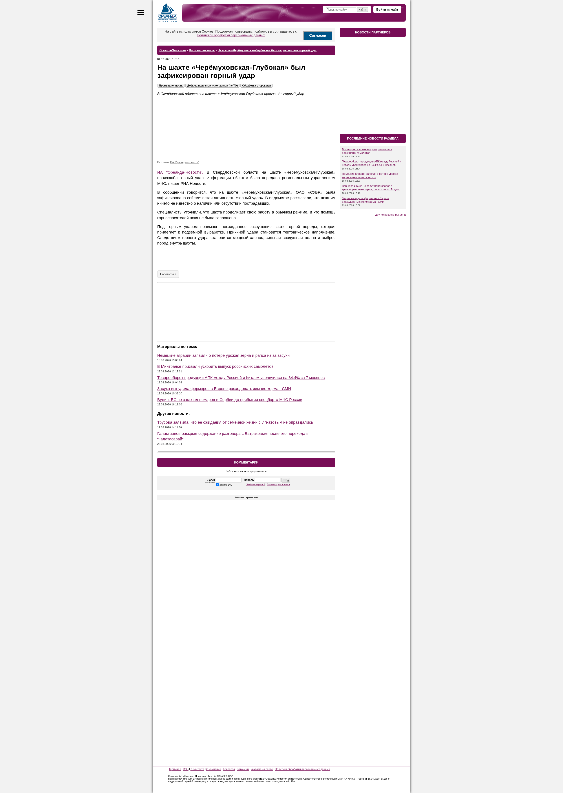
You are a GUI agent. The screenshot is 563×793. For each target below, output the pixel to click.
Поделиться (168, 274)
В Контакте (197, 769)
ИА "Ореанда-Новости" (184, 162)
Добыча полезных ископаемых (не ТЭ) (212, 85)
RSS (185, 769)
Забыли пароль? (255, 484)
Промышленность (171, 85)
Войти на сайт (387, 9)
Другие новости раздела (390, 214)
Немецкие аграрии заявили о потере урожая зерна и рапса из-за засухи (223, 355)
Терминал (175, 769)
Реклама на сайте (262, 769)
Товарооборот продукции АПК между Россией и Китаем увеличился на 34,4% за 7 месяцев (241, 377)
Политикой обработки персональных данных (231, 35)
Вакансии (243, 769)
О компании (213, 769)
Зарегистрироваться (278, 484)
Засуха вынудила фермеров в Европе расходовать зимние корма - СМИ (224, 388)
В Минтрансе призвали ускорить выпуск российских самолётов (215, 366)
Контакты (229, 769)
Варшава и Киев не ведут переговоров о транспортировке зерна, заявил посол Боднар (371, 187)
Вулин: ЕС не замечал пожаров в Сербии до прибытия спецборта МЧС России (229, 399)
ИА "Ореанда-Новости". (180, 172)
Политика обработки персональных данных (302, 769)
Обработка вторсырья (256, 85)
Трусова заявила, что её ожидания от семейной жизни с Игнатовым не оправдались (235, 422)
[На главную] (167, 12)
